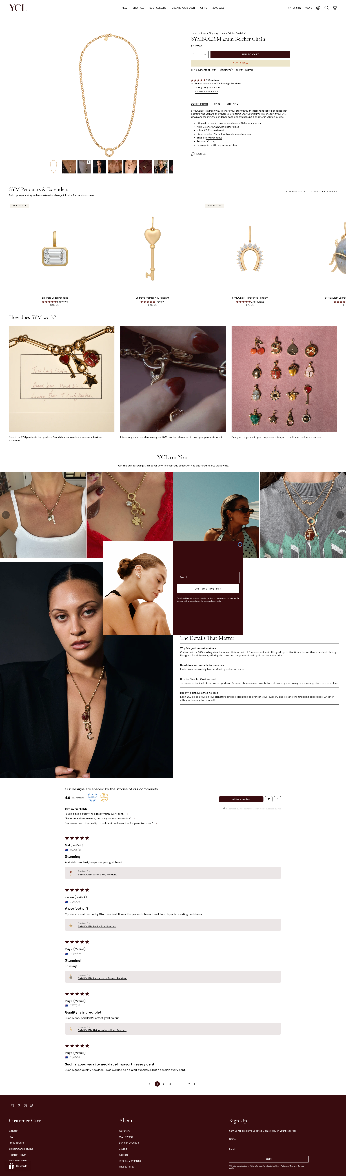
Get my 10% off (208, 589)
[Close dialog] (240, 544)
